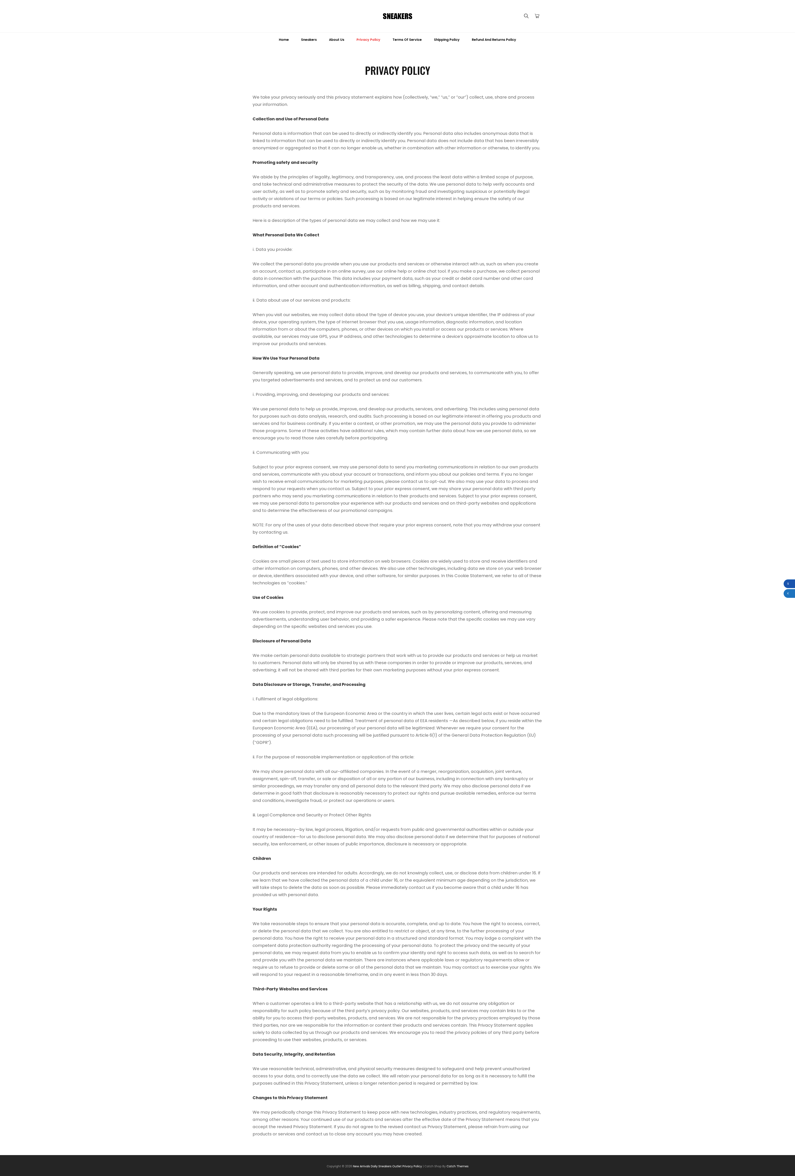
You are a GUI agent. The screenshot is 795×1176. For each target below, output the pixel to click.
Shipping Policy (447, 39)
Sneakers (309, 39)
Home (284, 39)
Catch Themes (458, 1166)
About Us (336, 39)
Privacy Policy (368, 39)
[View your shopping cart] (537, 16)
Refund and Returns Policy (494, 39)
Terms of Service (407, 39)
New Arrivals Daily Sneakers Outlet (377, 1166)
